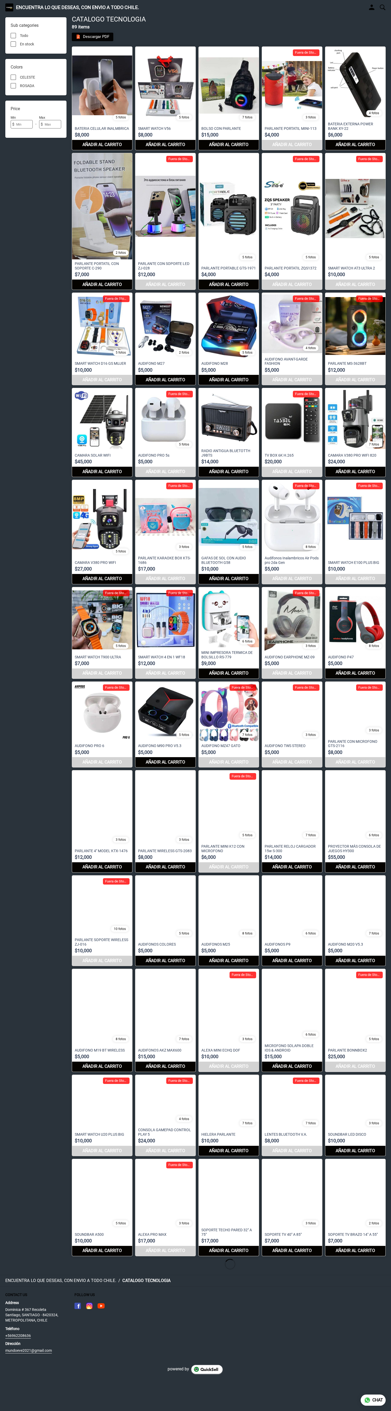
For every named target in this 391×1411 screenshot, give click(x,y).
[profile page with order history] (372, 7)
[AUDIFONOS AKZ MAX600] (165, 1020)
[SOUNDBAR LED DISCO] (355, 1115)
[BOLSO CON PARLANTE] (228, 98)
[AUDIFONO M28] (228, 339)
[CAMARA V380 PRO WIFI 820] (355, 432)
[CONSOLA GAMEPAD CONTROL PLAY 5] (165, 1115)
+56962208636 (18, 1335)
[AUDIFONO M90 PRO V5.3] (165, 724)
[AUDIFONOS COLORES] (165, 920)
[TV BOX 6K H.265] (292, 432)
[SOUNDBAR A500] (102, 1207)
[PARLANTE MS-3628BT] (355, 339)
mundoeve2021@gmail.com (28, 1350)
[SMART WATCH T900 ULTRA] (102, 633)
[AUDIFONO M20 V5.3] (355, 920)
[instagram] (89, 1306)
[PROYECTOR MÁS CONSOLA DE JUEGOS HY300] (355, 821)
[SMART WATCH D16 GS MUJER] (102, 339)
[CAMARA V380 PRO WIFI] (102, 532)
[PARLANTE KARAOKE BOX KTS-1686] (165, 532)
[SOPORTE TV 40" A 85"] (292, 1207)
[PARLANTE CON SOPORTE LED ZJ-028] (165, 221)
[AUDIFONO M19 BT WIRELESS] (102, 1020)
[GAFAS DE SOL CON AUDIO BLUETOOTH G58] (228, 532)
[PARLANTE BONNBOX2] (355, 1020)
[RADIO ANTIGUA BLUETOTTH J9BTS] (228, 432)
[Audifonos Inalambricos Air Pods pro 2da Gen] (292, 532)
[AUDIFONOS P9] (292, 920)
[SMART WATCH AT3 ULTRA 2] (355, 221)
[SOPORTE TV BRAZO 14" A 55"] (355, 1207)
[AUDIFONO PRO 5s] (165, 432)
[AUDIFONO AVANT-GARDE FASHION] (292, 339)
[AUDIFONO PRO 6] (102, 724)
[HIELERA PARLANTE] (228, 1115)
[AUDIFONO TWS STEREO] (292, 724)
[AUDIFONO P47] (355, 633)
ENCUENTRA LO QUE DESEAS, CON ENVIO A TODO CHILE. (77, 7)
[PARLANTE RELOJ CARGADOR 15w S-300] (292, 821)
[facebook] (77, 1306)
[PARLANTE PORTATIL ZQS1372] (292, 221)
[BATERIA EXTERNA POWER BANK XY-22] (355, 98)
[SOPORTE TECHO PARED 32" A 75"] (228, 1207)
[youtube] (101, 1306)
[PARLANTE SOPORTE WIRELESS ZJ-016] (102, 920)
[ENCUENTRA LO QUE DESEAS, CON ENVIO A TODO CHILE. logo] (9, 7)
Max (42, 117)
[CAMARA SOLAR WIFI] (102, 432)
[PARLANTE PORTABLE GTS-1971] (228, 221)
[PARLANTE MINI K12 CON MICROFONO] (228, 821)
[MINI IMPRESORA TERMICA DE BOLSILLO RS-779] (228, 633)
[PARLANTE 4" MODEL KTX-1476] (102, 821)
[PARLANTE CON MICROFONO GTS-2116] (355, 724)
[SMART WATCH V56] (165, 98)
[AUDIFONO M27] (165, 339)
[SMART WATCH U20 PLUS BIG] (102, 1115)
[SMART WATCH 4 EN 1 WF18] (165, 633)
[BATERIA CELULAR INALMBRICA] (102, 98)
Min (13, 117)
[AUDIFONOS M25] (228, 920)
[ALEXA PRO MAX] (165, 1207)
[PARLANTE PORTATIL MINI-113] (292, 98)
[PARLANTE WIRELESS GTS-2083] (165, 821)
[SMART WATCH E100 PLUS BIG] (355, 532)
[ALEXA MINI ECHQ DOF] (228, 1020)
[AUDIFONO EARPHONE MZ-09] (292, 633)
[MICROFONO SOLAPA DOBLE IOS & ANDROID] (292, 1020)
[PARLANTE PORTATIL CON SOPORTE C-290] (102, 221)
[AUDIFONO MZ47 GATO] (228, 724)
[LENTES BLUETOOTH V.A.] (292, 1115)
